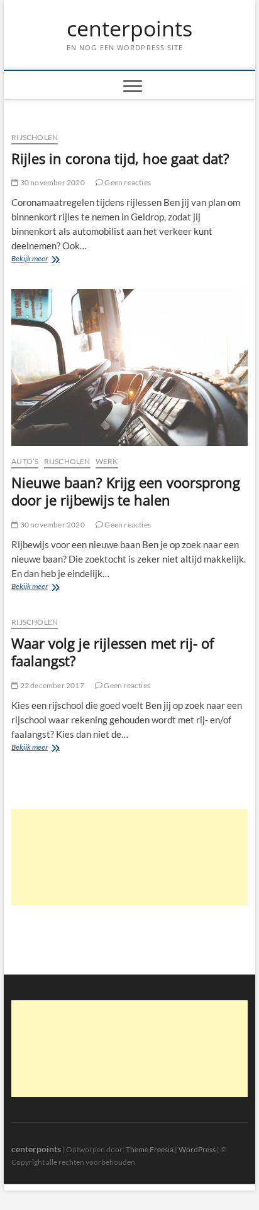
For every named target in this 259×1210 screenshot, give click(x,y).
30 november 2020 (51, 182)
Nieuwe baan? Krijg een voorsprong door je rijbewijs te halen (125, 491)
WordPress (197, 1149)
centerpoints (129, 29)
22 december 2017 (51, 685)
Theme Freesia (150, 1149)
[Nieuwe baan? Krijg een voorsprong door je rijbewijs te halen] (129, 367)
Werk (107, 461)
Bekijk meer (39, 259)
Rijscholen (34, 137)
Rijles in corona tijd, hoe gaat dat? (120, 158)
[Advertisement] (129, 857)
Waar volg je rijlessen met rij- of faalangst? (112, 652)
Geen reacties (127, 182)
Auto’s (24, 461)
